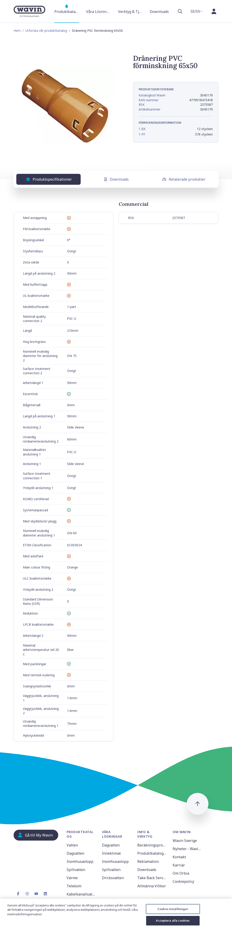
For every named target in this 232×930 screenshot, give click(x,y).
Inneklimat (111, 853)
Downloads (119, 179)
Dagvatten (75, 853)
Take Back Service (152, 877)
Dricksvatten (113, 877)
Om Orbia (181, 873)
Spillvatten (76, 869)
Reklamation (148, 861)
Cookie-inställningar (172, 909)
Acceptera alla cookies (173, 920)
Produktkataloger (152, 853)
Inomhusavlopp (80, 861)
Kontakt (179, 856)
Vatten (72, 845)
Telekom (74, 885)
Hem (17, 30)
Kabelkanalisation (82, 894)
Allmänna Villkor (151, 885)
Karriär (179, 865)
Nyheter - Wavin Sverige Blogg (188, 848)
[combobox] (197, 11)
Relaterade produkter (187, 179)
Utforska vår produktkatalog (46, 30)
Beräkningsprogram (152, 845)
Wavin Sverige (185, 840)
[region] (116, 914)
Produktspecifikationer (52, 179)
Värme (72, 877)
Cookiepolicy (183, 881)
